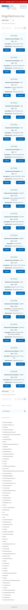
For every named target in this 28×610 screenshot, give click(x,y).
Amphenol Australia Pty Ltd (9, 432)
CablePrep (5, 446)
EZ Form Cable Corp (7, 473)
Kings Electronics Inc (8, 524)
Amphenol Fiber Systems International (12, 434)
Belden (4, 441)
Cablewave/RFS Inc (7, 449)
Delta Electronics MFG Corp (9, 466)
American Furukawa (7, 422)
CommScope (6, 458)
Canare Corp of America (8, 454)
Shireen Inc (5, 575)
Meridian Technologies (8, 531)
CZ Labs (5, 463)
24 (21, 28)
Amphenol (5, 427)
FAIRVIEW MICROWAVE (8, 475)
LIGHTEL (5, 529)
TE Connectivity (6, 585)
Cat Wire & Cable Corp (8, 456)
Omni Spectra (6, 548)
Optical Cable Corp (7, 551)
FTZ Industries (6, 488)
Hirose (4, 505)
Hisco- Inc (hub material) (8, 507)
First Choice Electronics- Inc (9, 483)
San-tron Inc (6, 565)
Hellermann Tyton (7, 502)
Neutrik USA (6, 546)
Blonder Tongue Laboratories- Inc (10, 444)
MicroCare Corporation (8, 534)
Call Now (7, 50)
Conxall (5, 461)
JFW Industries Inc (7, 522)
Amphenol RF (6, 437)
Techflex (5, 587)
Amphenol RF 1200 (7, 439)
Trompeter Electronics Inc (9, 592)
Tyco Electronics (7, 595)
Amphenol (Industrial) (8, 429)
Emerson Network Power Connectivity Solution (13, 471)
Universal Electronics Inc (8, 599)
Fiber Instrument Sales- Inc (9, 478)
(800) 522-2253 (23, 1)
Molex (4, 536)
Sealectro (5, 570)
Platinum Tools (6, 556)
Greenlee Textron (7, 497)
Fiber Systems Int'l (7, 480)
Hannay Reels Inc (7, 500)
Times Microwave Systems (9, 590)
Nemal (4, 541)
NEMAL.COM (9, 1)
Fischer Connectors (7, 485)
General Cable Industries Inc (9, 490)
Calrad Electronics (7, 451)
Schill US (5, 568)
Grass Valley (6, 495)
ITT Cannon (5, 514)
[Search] (24, 411)
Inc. (4, 512)
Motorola (5, 539)
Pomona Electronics (7, 558)
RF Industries (6, 563)
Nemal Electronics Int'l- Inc (9, 543)
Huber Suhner (6, 509)
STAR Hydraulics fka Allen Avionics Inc (11, 580)
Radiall (4, 561)
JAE (4, 517)
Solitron (5, 578)
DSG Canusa (6, 468)
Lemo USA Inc (6, 526)
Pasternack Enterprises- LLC (9, 553)
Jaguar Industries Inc (8, 519)
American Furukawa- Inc (8, 424)
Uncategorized (6, 597)
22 (15, 28)
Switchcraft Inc (6, 582)
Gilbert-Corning (6, 492)
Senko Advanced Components (10, 573)
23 (18, 28)
